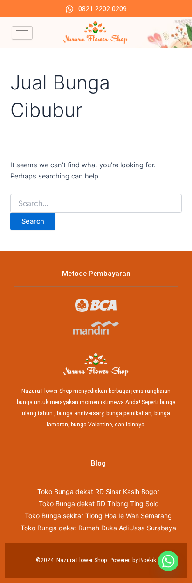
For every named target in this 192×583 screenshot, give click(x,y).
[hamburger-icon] (22, 33)
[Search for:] (95, 203)
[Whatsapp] (168, 561)
